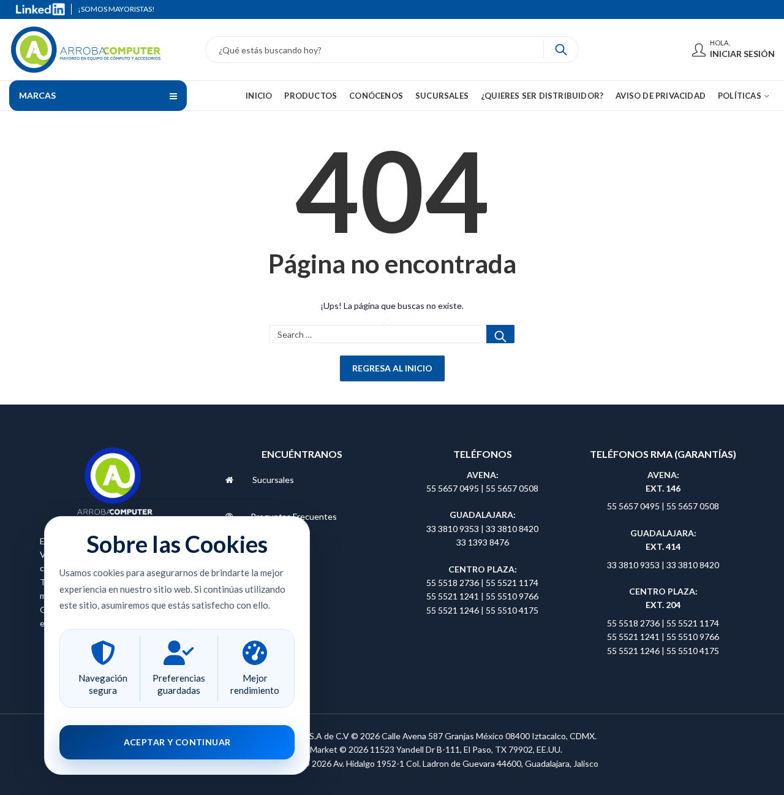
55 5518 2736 (452, 582)
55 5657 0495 (452, 488)
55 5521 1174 (512, 582)
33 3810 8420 (512, 528)
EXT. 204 (663, 604)
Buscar (500, 334)
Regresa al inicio (392, 368)
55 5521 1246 (453, 610)
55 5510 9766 (512, 596)
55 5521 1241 (453, 596)
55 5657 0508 (512, 488)
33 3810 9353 (453, 528)
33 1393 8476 (482, 542)
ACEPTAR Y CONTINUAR (177, 742)
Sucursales (273, 479)
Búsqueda (561, 49)
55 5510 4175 (512, 610)
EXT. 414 (663, 546)
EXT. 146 (663, 488)
